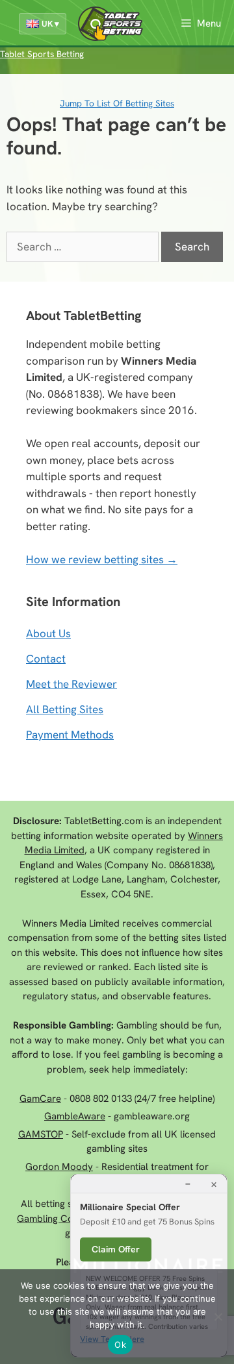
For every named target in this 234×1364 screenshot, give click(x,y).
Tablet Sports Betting (42, 54)
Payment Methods (70, 734)
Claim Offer (116, 1249)
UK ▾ (50, 23)
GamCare (40, 1098)
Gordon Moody (59, 1166)
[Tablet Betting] (114, 23)
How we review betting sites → (101, 559)
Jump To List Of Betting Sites (117, 103)
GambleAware (74, 1116)
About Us (48, 633)
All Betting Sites (64, 709)
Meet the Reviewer (71, 684)
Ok (120, 1344)
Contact (46, 659)
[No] (217, 1316)
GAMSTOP (40, 1134)
